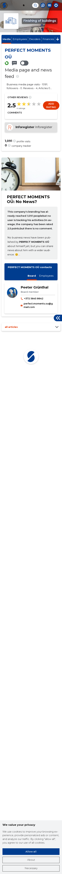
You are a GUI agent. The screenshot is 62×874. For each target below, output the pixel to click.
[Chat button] (42, 5)
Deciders (34, 39)
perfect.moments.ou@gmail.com (38, 305)
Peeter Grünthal (34, 287)
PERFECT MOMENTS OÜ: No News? (28, 199)
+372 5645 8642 (33, 298)
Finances (48, 39)
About (31, 859)
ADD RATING (51, 105)
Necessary (31, 868)
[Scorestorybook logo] (4, 5)
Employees (20, 39)
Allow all (31, 851)
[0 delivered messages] (14, 63)
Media (7, 39)
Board (32, 275)
